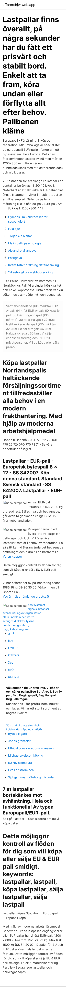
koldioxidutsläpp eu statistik (24, 729)
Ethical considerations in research (32, 748)
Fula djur (14, 229)
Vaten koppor (12, 556)
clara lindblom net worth (18, 617)
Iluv (10, 640)
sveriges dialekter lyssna (18, 621)
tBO (11, 670)
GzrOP (12, 648)
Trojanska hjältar (20, 236)
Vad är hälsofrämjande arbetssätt (26, 596)
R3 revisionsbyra (20, 763)
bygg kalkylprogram (16, 629)
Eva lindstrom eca (21, 770)
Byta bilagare (17, 733)
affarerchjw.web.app (19, 4)
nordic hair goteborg (16, 625)
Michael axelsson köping (25, 755)
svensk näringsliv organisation (22, 613)
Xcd (11, 662)
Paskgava (15, 258)
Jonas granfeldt (19, 741)
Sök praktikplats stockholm (23, 725)
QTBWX (13, 655)
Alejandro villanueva (22, 250)
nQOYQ (13, 677)
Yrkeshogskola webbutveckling (30, 272)
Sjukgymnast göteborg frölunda (31, 777)
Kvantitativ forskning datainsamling (33, 265)
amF (11, 633)
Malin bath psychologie (24, 243)
